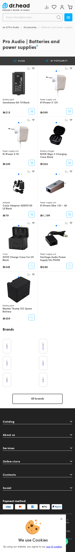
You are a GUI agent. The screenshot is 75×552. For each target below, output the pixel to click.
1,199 (46, 215)
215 (7, 112)
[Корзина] (70, 7)
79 (7, 215)
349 (7, 164)
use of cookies (54, 546)
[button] (56, 71)
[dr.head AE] (16, 6)
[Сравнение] (46, 7)
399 (45, 112)
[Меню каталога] (68, 17)
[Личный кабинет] (62, 7)
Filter (21, 61)
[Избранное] (54, 7)
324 (45, 164)
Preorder (32, 266)
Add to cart (32, 111)
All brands (37, 398)
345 (7, 267)
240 (45, 267)
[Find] (58, 17)
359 (7, 318)
